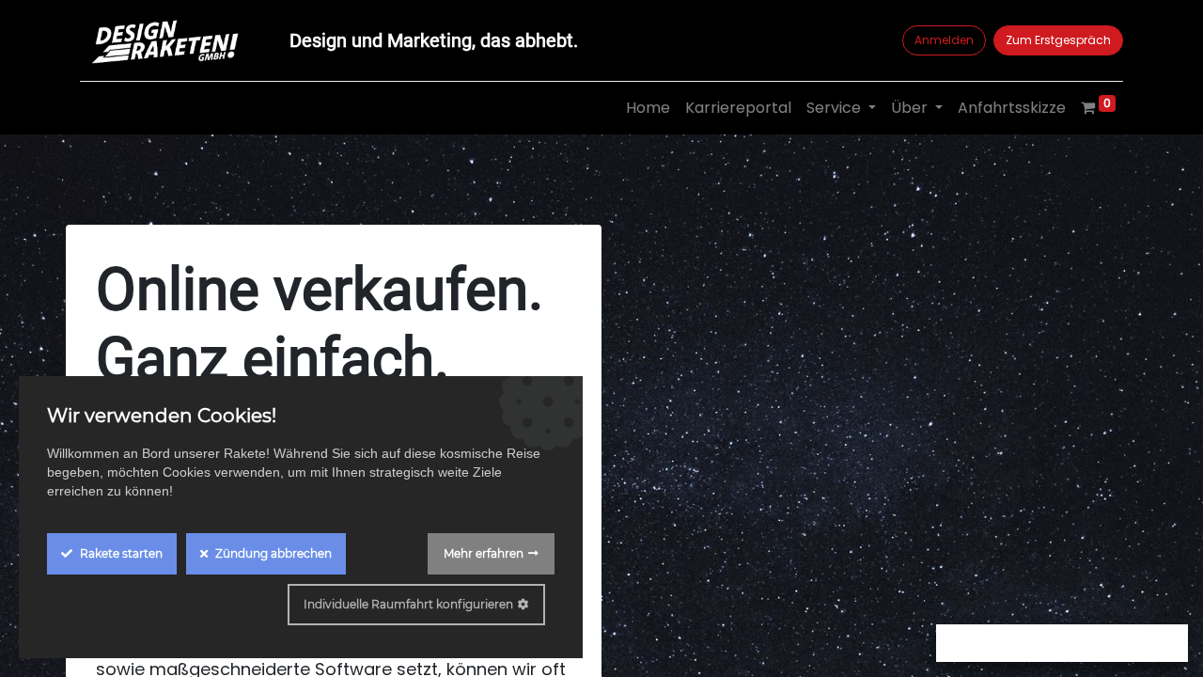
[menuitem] (648, 108)
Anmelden (944, 40)
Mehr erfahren (483, 553)
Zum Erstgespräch (1058, 40)
